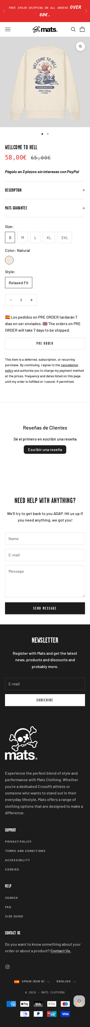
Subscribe (44, 700)
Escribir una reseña (45, 449)
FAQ (8, 907)
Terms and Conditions (25, 851)
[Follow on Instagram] (7, 966)
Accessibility (17, 860)
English (63, 981)
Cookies (12, 869)
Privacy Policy (18, 841)
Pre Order (44, 343)
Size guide (14, 916)
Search (11, 898)
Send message (44, 608)
